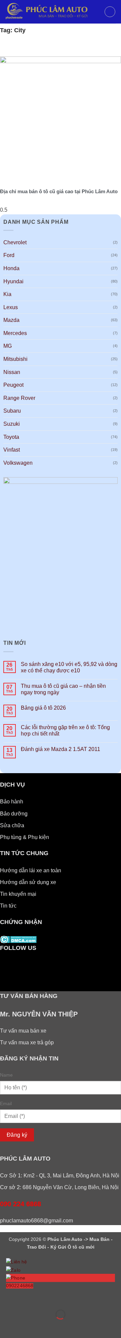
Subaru (12, 411)
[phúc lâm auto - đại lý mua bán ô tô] (52, 12)
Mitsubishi (15, 359)
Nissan (11, 372)
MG (7, 346)
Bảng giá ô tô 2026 (43, 708)
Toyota (11, 437)
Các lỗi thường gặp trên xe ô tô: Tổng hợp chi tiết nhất (65, 730)
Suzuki (11, 424)
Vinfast (11, 450)
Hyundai (13, 281)
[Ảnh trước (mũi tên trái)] (6, 1326)
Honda (11, 268)
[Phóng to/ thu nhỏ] (6, 1297)
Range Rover (19, 398)
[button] (110, 11)
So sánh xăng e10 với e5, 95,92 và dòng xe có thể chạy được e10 (69, 667)
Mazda (11, 320)
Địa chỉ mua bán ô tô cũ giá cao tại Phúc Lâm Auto (59, 191)
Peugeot (13, 385)
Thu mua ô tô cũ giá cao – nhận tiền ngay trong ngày (63, 689)
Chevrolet (15, 242)
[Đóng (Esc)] (65, 1297)
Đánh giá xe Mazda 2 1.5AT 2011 (60, 749)
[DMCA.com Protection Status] (18, 939)
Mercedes (15, 333)
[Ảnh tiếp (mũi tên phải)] (26, 1326)
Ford (8, 255)
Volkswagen (18, 463)
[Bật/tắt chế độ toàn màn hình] (26, 1297)
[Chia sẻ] (45, 1297)
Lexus (10, 307)
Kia (7, 294)
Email (6, 1103)
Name (6, 1075)
